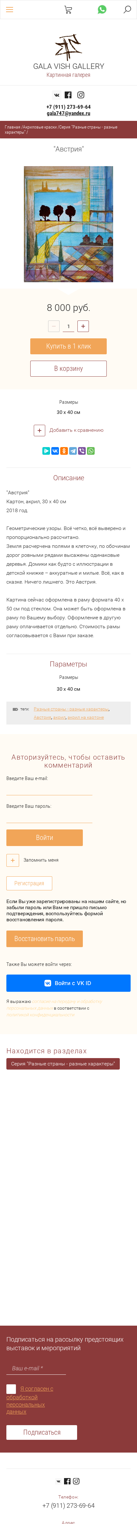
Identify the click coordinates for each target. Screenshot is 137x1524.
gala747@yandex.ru (68, 113)
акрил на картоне (86, 717)
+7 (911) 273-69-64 (69, 107)
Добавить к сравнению (76, 430)
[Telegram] (73, 451)
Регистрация (29, 883)
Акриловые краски (40, 126)
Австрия (42, 717)
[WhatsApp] (91, 451)
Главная (12, 126)
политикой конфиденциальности (40, 1014)
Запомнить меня (40, 860)
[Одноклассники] (64, 451)
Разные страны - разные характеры (71, 708)
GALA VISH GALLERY (68, 66)
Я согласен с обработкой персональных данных (29, 1400)
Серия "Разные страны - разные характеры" (63, 1064)
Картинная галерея (68, 74)
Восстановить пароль (44, 939)
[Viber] (82, 451)
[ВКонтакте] (55, 451)
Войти (44, 838)
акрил (59, 717)
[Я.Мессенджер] (46, 451)
